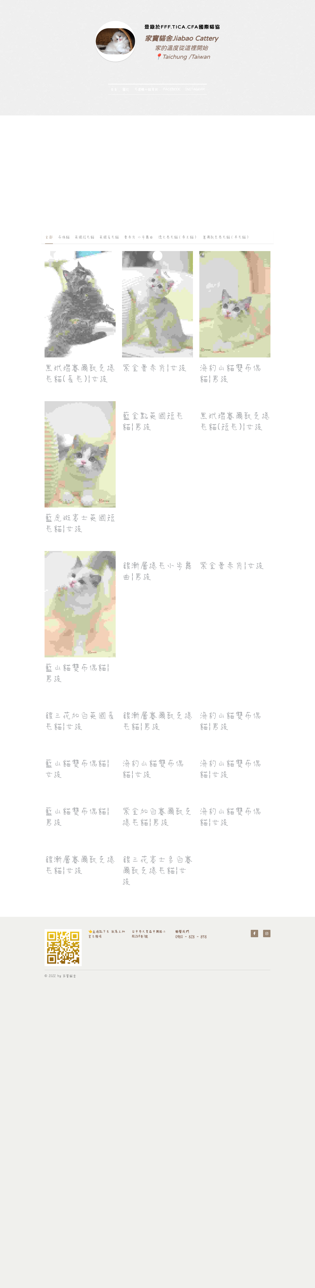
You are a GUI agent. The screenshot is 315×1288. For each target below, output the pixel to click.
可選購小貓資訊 (146, 89)
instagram (195, 89)
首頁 (113, 89)
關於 (125, 89)
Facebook (171, 89)
